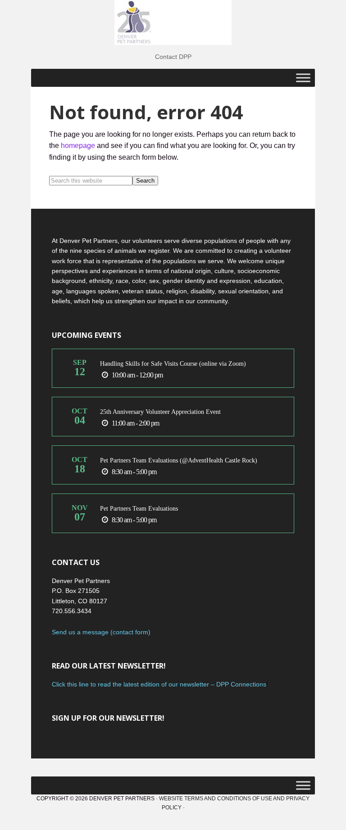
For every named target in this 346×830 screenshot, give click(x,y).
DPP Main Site (173, 22)
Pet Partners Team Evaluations (139, 508)
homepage (78, 145)
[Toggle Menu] (303, 77)
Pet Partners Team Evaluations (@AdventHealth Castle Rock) (178, 460)
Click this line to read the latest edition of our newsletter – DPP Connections (159, 684)
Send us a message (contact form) (101, 632)
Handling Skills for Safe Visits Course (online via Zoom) (173, 363)
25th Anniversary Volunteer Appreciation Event (160, 411)
